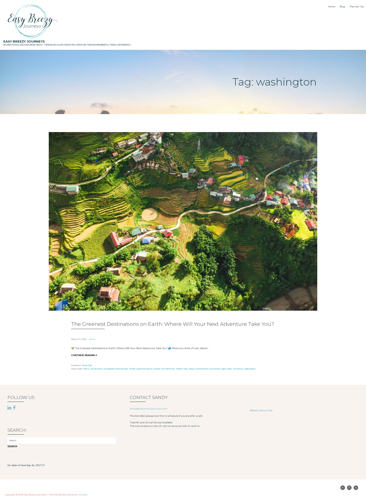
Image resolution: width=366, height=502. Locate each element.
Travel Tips (87, 365)
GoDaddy (82, 494)
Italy (186, 369)
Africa (86, 369)
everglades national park (116, 369)
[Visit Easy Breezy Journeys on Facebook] (14, 407)
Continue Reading (83, 355)
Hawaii (156, 369)
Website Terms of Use (261, 410)
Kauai (191, 369)
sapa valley (226, 369)
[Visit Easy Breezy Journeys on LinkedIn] (9, 408)
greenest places (144, 369)
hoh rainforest (168, 369)
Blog (342, 6)
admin (92, 339)
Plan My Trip (357, 6)
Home (331, 6)
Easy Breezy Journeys (24, 41)
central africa (96, 369)
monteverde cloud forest (207, 369)
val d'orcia (238, 369)
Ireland (179, 369)
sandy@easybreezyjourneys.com (148, 408)
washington (249, 369)
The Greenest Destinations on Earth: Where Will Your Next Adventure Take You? (172, 324)
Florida (132, 369)
